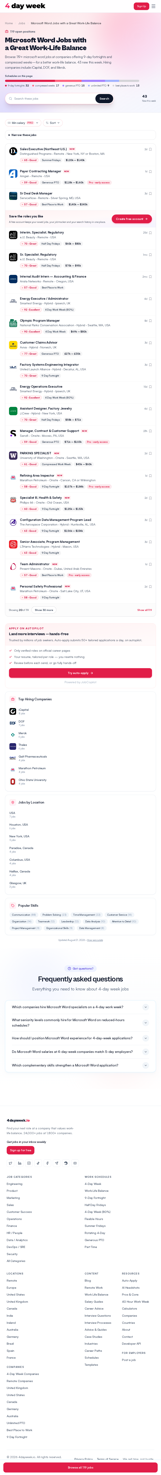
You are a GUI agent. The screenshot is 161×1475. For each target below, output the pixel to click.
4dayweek (18, 1120)
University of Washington (36, 458)
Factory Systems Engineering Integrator (49, 365)
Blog (88, 1280)
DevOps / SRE (16, 1247)
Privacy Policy (83, 1459)
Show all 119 (144, 610)
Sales (10, 1205)
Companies (129, 1315)
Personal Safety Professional (41, 586)
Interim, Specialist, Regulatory (42, 232)
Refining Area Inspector (37, 475)
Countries (128, 1322)
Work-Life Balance (97, 1190)
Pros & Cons (130, 1294)
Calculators (129, 1308)
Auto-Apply (129, 1280)
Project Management (25, 928)
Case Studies (93, 1336)
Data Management (91, 928)
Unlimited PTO (16, 1423)
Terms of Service (108, 1459)
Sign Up (141, 6)
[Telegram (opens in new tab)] (56, 1163)
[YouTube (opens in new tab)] (75, 1163)
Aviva (23, 347)
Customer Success (19, 1212)
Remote (12, 1280)
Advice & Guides (96, 1329)
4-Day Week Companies (23, 1374)
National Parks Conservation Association (47, 325)
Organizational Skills (59, 928)
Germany (13, 1336)
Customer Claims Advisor (38, 342)
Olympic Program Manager (40, 320)
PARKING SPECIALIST (35, 453)
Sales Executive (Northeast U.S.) (43, 149)
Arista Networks (30, 281)
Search (104, 98)
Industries (91, 1343)
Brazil (10, 1343)
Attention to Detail (124, 921)
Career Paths (93, 1350)
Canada (12, 1308)
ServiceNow (28, 198)
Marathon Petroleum (33, 480)
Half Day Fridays (95, 1205)
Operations (14, 1219)
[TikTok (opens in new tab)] (38, 1163)
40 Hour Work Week (135, 1301)
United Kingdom (17, 1301)
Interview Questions (98, 1315)
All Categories (16, 1261)
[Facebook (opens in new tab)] (47, 1163)
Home (9, 23)
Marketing (13, 1198)
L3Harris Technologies (34, 546)
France (11, 1357)
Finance (12, 1225)
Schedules (92, 1357)
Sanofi (24, 435)
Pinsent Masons (30, 568)
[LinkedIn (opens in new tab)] (19, 1163)
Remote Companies (20, 1381)
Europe (11, 1287)
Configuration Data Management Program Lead (55, 520)
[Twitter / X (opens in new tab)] (10, 1163)
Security (12, 1254)
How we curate (95, 940)
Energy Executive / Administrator (44, 299)
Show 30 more (44, 610)
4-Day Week (93, 1184)
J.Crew (24, 413)
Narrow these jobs (24, 135)
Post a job (129, 1360)
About (126, 1329)
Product (12, 1190)
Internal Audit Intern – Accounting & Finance (53, 276)
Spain (10, 1350)
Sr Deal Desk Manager (36, 193)
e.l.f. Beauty (27, 237)
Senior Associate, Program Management (50, 542)
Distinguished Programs (35, 153)
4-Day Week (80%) (97, 1212)
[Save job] (150, 149)
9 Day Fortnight (17, 1437)
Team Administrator (34, 564)
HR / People (14, 1233)
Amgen (24, 176)
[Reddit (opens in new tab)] (66, 1163)
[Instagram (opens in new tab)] (29, 1163)
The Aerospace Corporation (38, 524)
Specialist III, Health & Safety (41, 498)
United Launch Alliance (35, 369)
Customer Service (119, 914)
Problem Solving (54, 914)
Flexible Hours (94, 1219)
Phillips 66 (26, 502)
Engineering (14, 1184)
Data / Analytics (17, 1240)
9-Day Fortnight (95, 1198)
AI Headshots (131, 1287)
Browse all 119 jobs (80, 1467)
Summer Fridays (95, 1225)
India (10, 1315)
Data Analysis (95, 921)
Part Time (91, 1247)
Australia (12, 1329)
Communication (24, 914)
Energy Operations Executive (41, 386)
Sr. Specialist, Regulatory (38, 254)
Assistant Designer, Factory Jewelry (46, 408)
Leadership (70, 921)
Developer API (131, 1343)
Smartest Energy (31, 303)
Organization (21, 921)
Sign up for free (20, 1150)
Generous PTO (94, 1240)
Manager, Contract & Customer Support (49, 431)
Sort (53, 122)
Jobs (21, 23)
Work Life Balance (96, 1294)
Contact (127, 1336)
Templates (91, 1364)
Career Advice (94, 1308)
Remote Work (94, 1287)
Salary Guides (94, 1301)
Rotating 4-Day (95, 1233)
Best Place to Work (19, 1430)
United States (16, 1294)
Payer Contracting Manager (40, 171)
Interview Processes (98, 1322)
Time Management (86, 914)
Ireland (11, 1322)
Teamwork (46, 921)
